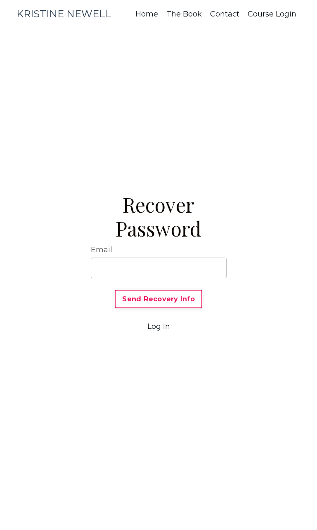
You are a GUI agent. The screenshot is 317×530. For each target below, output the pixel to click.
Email (101, 249)
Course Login (272, 14)
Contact (224, 14)
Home (146, 14)
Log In (158, 326)
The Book (184, 14)
